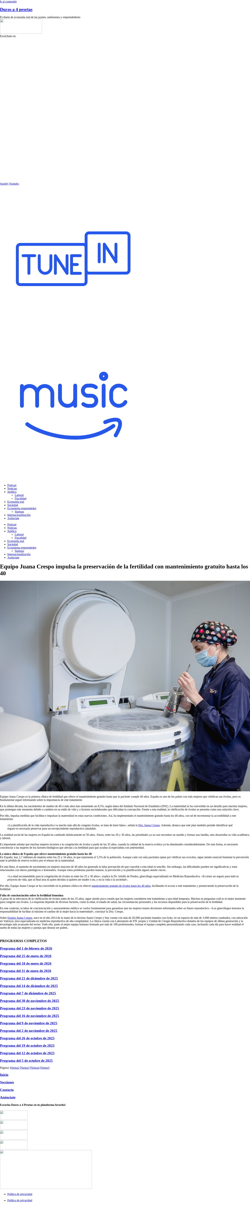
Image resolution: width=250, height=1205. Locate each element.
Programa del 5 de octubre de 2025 (26, 1061)
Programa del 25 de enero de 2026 (25, 956)
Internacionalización (19, 514)
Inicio (4, 1075)
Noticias (12, 488)
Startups (19, 511)
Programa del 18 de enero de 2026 (25, 963)
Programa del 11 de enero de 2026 (25, 971)
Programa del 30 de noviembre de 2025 (29, 1001)
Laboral (19, 495)
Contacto (7, 1090)
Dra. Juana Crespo (149, 825)
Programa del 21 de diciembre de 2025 (29, 978)
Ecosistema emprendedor (21, 508)
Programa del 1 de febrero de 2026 (26, 948)
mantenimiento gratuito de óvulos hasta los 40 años (121, 885)
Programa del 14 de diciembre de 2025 (29, 986)
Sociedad (12, 505)
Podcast (11, 485)
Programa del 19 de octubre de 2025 (27, 1045)
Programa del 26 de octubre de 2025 (27, 1038)
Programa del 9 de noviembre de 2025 (28, 1023)
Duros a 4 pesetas (16, 9)
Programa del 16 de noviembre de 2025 (29, 1016)
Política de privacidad (19, 1194)
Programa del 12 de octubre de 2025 (27, 1053)
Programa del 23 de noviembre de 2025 (29, 1008)
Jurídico (11, 491)
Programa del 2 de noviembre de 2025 (28, 1031)
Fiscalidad (20, 498)
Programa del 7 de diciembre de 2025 (28, 993)
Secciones (7, 1082)
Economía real (15, 501)
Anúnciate (13, 518)
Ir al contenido (8, 1)
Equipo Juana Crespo (20, 917)
